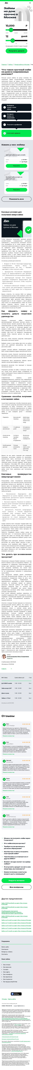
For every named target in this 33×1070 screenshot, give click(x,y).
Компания (5, 949)
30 (26, 43)
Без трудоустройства (10, 981)
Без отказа (6, 964)
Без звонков (7, 967)
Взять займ (5, 947)
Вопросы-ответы (7, 952)
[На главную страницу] (7, 3)
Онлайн (5, 969)
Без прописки (7, 977)
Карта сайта (12, 999)
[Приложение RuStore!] (16, 993)
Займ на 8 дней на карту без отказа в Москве (16, 925)
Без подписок (7, 979)
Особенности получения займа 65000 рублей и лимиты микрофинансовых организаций (12, 912)
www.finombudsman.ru (17, 1051)
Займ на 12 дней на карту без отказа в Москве (16, 931)
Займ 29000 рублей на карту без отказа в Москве (14, 916)
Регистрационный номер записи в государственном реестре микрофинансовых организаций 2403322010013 (16, 1019)
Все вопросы (16, 887)
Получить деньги (16, 51)
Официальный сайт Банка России (10, 1036)
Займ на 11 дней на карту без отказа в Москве (16, 928)
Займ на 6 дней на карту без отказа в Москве (16, 920)
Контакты (5, 954)
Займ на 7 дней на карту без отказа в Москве (16, 923)
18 (16, 43)
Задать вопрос (16, 880)
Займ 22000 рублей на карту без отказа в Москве (14, 907)
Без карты (6, 972)
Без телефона (7, 974)
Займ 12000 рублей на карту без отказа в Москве (14, 903)
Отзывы (4, 999)
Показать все (16, 199)
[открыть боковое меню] (30, 3)
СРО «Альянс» (18, 1024)
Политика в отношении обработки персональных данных (14, 1034)
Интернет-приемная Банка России (10, 1039)
